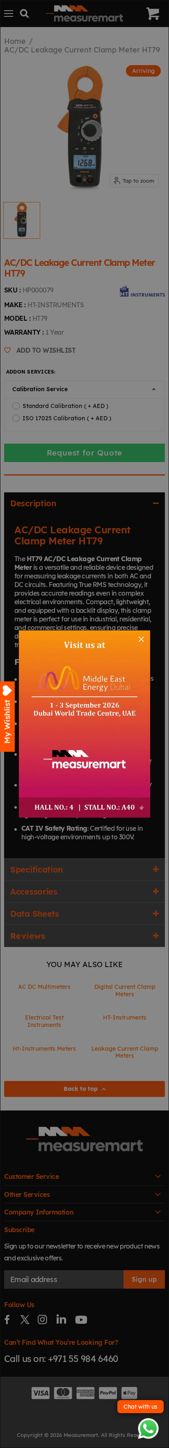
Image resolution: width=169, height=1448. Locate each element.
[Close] (141, 639)
